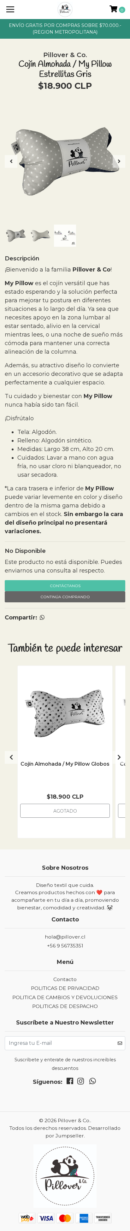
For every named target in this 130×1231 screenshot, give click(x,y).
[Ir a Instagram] (80, 1082)
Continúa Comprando (65, 596)
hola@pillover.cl (65, 937)
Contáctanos (65, 585)
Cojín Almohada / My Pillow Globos (65, 764)
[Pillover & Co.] (65, 9)
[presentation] (11, 161)
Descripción (22, 258)
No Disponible (25, 550)
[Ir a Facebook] (70, 1082)
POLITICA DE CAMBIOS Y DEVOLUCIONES (65, 997)
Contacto (65, 979)
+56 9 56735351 (65, 946)
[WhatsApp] (93, 1082)
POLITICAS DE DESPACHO (65, 1006)
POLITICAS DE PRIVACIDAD (65, 988)
